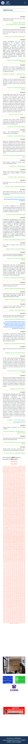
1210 (6, 574)
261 (8, 485)
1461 (24, 601)
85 (3, 471)
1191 (12, 571)
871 (21, 538)
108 (10, 472)
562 (19, 511)
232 (7, 483)
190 (7, 479)
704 (23, 524)
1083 (16, 559)
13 (12, 466)
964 (13, 547)
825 (15, 535)
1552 (8, 612)
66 (4, 470)
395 (21, 497)
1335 (14, 587)
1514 (20, 607)
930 (4, 544)
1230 (24, 575)
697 (12, 524)
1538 (24, 609)
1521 (12, 608)
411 (24, 498)
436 (19, 500)
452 (23, 501)
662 (23, 520)
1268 (12, 580)
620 (23, 516)
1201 (10, 573)
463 (18, 503)
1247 (14, 578)
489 (15, 505)
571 (12, 512)
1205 (18, 573)
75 (14, 470)
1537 (22, 609)
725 (12, 526)
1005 (14, 551)
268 (19, 485)
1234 (10, 576)
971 (24, 547)
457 (8, 503)
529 (12, 509)
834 (7, 536)
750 (7, 528)
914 (23, 542)
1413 (16, 596)
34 (13, 467)
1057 (8, 557)
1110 (4, 563)
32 (11, 467)
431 (12, 500)
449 (18, 501)
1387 (8, 593)
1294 (20, 582)
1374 (4, 592)
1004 (12, 551)
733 (24, 526)
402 (10, 498)
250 (13, 484)
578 (23, 512)
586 (13, 514)
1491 (18, 605)
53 (12, 468)
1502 (18, 606)
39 (19, 467)
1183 (18, 570)
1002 (8, 551)
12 (11, 466)
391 (15, 497)
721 (5, 526)
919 (8, 543)
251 (15, 484)
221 (12, 482)
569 (8, 512)
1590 (18, 616)
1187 (4, 571)
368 (23, 494)
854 (16, 537)
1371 (20, 591)
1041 (20, 554)
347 (12, 493)
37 (16, 467)
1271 (18, 580)
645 (18, 519)
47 (5, 468)
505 (18, 506)
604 (19, 515)
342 (4, 493)
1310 (8, 585)
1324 (14, 586)
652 (7, 520)
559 (15, 511)
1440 (4, 600)
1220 (4, 575)
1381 (18, 592)
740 (13, 527)
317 (8, 490)
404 (13, 498)
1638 (4, 622)
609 (5, 516)
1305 (20, 584)
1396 (4, 595)
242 (23, 483)
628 (13, 517)
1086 (22, 559)
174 (4, 478)
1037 (12, 554)
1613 (20, 618)
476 (16, 504)
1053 (22, 555)
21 (21, 466)
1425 (18, 597)
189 (5, 479)
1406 (24, 595)
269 (21, 485)
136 (10, 474)
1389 (12, 593)
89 (7, 471)
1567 (16, 613)
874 (4, 539)
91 (9, 471)
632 (19, 517)
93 (12, 471)
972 (4, 548)
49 (8, 468)
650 (4, 520)
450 (19, 501)
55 (14, 468)
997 (21, 549)
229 (24, 482)
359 (8, 494)
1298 (6, 584)
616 (16, 516)
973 (5, 548)
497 (5, 506)
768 (13, 530)
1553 (10, 612)
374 (10, 495)
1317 (22, 585)
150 (10, 476)
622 (4, 517)
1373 (24, 591)
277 (12, 487)
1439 (24, 598)
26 (4, 467)
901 (24, 541)
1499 (12, 606)
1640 (8, 622)
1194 (18, 571)
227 (21, 482)
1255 (8, 579)
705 (24, 524)
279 (15, 487)
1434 (14, 598)
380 (19, 495)
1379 (14, 592)
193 (12, 479)
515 (12, 508)
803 (24, 532)
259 (5, 485)
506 (19, 506)
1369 (16, 591)
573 (15, 512)
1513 (18, 607)
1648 (24, 622)
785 (18, 531)
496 (4, 506)
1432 (10, 598)
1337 (18, 587)
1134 (8, 565)
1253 (4, 579)
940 (19, 544)
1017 (16, 552)
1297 (4, 584)
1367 (12, 591)
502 (13, 506)
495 (24, 505)
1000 (4, 551)
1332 (8, 587)
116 (23, 472)
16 (16, 466)
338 (19, 492)
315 (5, 490)
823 (12, 535)
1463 (6, 602)
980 (16, 548)
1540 (6, 611)
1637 (24, 620)
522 (23, 508)
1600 (16, 617)
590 (19, 514)
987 (5, 549)
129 (21, 473)
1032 (24, 553)
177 (8, 478)
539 (5, 510)
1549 (24, 611)
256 (23, 484)
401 (8, 498)
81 (21, 470)
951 (15, 546)
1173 (20, 569)
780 (10, 531)
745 (21, 527)
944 (4, 546)
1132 (4, 565)
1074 (20, 558)
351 (18, 493)
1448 (20, 600)
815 (21, 533)
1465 (10, 602)
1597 (10, 617)
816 (23, 533)
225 (18, 482)
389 (12, 497)
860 (4, 538)
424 (23, 499)
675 (21, 521)
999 (24, 549)
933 (8, 544)
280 (16, 487)
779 (8, 531)
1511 (14, 607)
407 (18, 498)
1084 (18, 559)
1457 (16, 601)
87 (5, 471)
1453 (8, 601)
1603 (22, 617)
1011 (4, 552)
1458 (18, 601)
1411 (12, 596)
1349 (20, 589)
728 (16, 526)
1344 (10, 589)
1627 (4, 620)
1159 (14, 568)
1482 (22, 603)
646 (19, 519)
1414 (18, 596)
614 (13, 516)
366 (19, 494)
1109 (24, 562)
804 (4, 533)
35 (14, 467)
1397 (6, 595)
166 (13, 477)
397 (24, 497)
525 (5, 509)
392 (16, 497)
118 (4, 473)
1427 (22, 597)
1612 (18, 618)
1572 (4, 614)
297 (21, 488)
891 (8, 541)
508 (23, 506)
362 (13, 494)
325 (21, 490)
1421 (10, 597)
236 (13, 483)
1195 (20, 571)
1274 (24, 580)
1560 (24, 612)
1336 (16, 587)
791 (5, 532)
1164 (24, 568)
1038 (14, 554)
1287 (6, 582)
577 (21, 512)
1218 (22, 574)
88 (6, 471)
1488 (12, 605)
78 (18, 470)
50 (9, 468)
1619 (10, 619)
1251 (22, 578)
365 (18, 494)
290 (10, 488)
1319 (4, 586)
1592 (22, 616)
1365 (8, 591)
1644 (16, 622)
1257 (12, 579)
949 (12, 546)
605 (21, 515)
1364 (6, 591)
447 (15, 501)
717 (21, 525)
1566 (14, 613)
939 (18, 544)
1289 (10, 582)
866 (13, 538)
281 (18, 487)
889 (5, 541)
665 (5, 521)
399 (5, 498)
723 (8, 526)
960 (7, 547)
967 (18, 547)
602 (16, 515)
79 (19, 470)
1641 (10, 622)
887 (24, 539)
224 (16, 482)
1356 (12, 590)
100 (20, 471)
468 (4, 504)
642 (13, 519)
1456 (14, 601)
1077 (4, 559)
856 (19, 537)
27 (5, 467)
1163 (22, 568)
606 (23, 515)
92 (11, 471)
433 (15, 500)
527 (8, 509)
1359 (18, 590)
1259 (16, 579)
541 (8, 510)
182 (16, 478)
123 (12, 473)
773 (21, 530)
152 (13, 476)
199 (21, 479)
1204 (16, 573)
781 (12, 531)
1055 (4, 557)
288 (7, 488)
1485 (6, 605)
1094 (16, 560)
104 (4, 472)
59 (19, 468)
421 (18, 499)
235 (12, 483)
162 (7, 477)
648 (23, 519)
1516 (24, 607)
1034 (6, 554)
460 (13, 503)
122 (10, 473)
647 (21, 519)
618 (19, 516)
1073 (18, 558)
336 (16, 492)
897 (18, 541)
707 (5, 525)
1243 (6, 578)
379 (18, 495)
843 (21, 536)
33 (12, 467)
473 (12, 504)
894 (13, 541)
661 (21, 520)
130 (23, 473)
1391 (16, 593)
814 (19, 533)
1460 (22, 601)
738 (10, 527)
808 (10, 533)
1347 (16, 589)
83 (23, 470)
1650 (12, 623)
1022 (4, 553)
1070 (12, 558)
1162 (20, 568)
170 (19, 477)
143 (21, 474)
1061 (16, 557)
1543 (12, 611)
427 (5, 500)
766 (10, 530)
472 (10, 504)
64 (24, 468)
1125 (12, 564)
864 (10, 538)
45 (3, 468)
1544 (14, 611)
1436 (18, 598)
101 (22, 471)
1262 (22, 579)
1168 (10, 569)
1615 (24, 618)
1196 (22, 571)
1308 (4, 585)
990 (10, 549)
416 (10, 499)
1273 (22, 580)
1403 (18, 595)
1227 (18, 575)
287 (5, 488)
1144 (6, 566)
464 (19, 503)
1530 (8, 609)
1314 (16, 585)
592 (23, 514)
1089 (6, 560)
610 (7, 516)
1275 (4, 581)
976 (10, 548)
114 (19, 472)
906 (10, 542)
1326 (18, 586)
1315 (18, 585)
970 (23, 547)
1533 (14, 609)
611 (8, 516)
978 (13, 548)
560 (16, 511)
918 (7, 543)
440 (4, 501)
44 (24, 467)
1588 (14, 616)
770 (16, 530)
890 (7, 541)
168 (16, 477)
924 (16, 543)
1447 (18, 600)
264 (13, 485)
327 (24, 490)
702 (19, 524)
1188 (6, 571)
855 (18, 537)
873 (24, 538)
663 (24, 520)
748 (4, 528)
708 (7, 525)
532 (16, 509)
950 (13, 546)
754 (13, 528)
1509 (10, 607)
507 (21, 506)
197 (18, 479)
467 (24, 503)
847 (5, 537)
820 (7, 535)
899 (21, 541)
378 (16, 495)
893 (12, 541)
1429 (4, 598)
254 (19, 484)
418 (13, 499)
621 (24, 516)
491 (18, 505)
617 (18, 516)
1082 (14, 559)
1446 (16, 600)
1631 (12, 620)
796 (13, 532)
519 (18, 508)
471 (8, 504)
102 (23, 471)
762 (4, 530)
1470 (20, 602)
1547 (20, 611)
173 (24, 477)
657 (15, 520)
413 (5, 499)
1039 (16, 554)
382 (23, 495)
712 (13, 525)
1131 (24, 564)
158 (23, 476)
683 (12, 522)
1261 (20, 579)
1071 (14, 558)
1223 (10, 575)
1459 (20, 601)
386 (7, 497)
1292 (16, 582)
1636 (22, 620)
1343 (8, 589)
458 (10, 503)
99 (18, 471)
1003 (10, 551)
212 (19, 481)
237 (15, 483)
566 (4, 512)
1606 (6, 618)
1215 (16, 574)
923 (15, 543)
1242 (4, 578)
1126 (14, 564)
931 (5, 544)
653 (8, 520)
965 (15, 547)
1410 (10, 596)
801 (21, 532)
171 (21, 477)
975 (8, 548)
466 (23, 503)
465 (21, 503)
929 (24, 543)
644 (16, 519)
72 (11, 470)
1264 (4, 580)
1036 (10, 554)
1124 (10, 564)
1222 (8, 575)
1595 (6, 617)
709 (8, 525)
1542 (10, 611)
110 (13, 472)
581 (5, 514)
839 (15, 536)
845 (24, 536)
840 (16, 536)
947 (8, 546)
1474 (6, 603)
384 (4, 497)
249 (12, 484)
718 (23, 525)
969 (21, 547)
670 (13, 521)
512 (7, 508)
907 (12, 542)
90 (8, 471)
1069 (10, 558)
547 (18, 510)
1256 (10, 579)
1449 (22, 600)
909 (15, 542)
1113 (10, 563)
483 (5, 505)
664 (4, 521)
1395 (24, 593)
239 (18, 483)
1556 (16, 612)
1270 (16, 580)
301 (5, 489)
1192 (14, 571)
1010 (24, 551)
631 (18, 517)
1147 (12, 566)
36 (15, 467)
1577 (14, 614)
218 (7, 482)
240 (19, 483)
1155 (6, 568)
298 (23, 488)
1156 (8, 568)
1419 (6, 597)
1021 (24, 552)
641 (12, 519)
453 (24, 501)
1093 (14, 560)
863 (8, 538)
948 (10, 546)
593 (24, 514)
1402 (16, 595)
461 (15, 503)
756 (16, 528)
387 (8, 497)
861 (5, 538)
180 (13, 478)
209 (15, 481)
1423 (14, 597)
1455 (12, 601)
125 (15, 473)
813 (18, 533)
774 (23, 530)
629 (15, 517)
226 (19, 482)
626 (10, 517)
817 (24, 533)
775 (24, 530)
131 (24, 473)
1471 (22, 602)
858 (23, 537)
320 (13, 490)
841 (18, 536)
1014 (10, 552)
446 (13, 501)
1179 (10, 570)
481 (24, 504)
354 (23, 493)
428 (7, 500)
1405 (22, 595)
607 (24, 515)
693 (5, 524)
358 (7, 494)
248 (10, 484)
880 (13, 539)
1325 (16, 586)
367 (21, 494)
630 (16, 517)
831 (24, 535)
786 (19, 531)
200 (23, 479)
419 (15, 499)
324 (19, 490)
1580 (20, 614)
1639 (6, 622)
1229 (22, 575)
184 (19, 478)
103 (24, 471)
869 (18, 538)
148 (7, 476)
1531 (10, 609)
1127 (16, 564)
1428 (24, 597)
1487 (10, 605)
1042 (22, 554)
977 (12, 548)
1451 (4, 601)
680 (7, 522)
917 (5, 543)
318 (10, 490)
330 (7, 492)
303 (8, 489)
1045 (6, 555)
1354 (8, 590)
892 (10, 541)
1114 (12, 563)
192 (10, 479)
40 (20, 467)
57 (16, 468)
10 (9, 466)
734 (4, 527)
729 (18, 526)
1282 (18, 581)
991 (12, 549)
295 (18, 488)
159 (24, 476)
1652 (16, 623)
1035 (8, 554)
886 (23, 539)
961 (8, 547)
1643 (14, 622)
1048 (12, 555)
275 (8, 487)
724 (10, 526)
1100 (6, 562)
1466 (12, 602)
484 (7, 505)
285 (24, 487)
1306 (22, 584)
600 (13, 515)
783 (15, 531)
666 (7, 521)
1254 (6, 579)
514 (10, 508)
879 (12, 539)
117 (24, 472)
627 (12, 517)
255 (21, 484)
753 (12, 528)
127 (18, 473)
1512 (16, 607)
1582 (24, 614)
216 (4, 482)
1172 (18, 569)
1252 (24, 578)
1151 (20, 566)
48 (6, 468)
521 (21, 508)
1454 (10, 601)
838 (13, 536)
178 (10, 478)
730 (19, 526)
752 (10, 528)
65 (3, 470)
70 (9, 470)
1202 (12, 573)
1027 (14, 553)
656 (13, 520)
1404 (20, 595)
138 (13, 474)
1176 (4, 570)
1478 (14, 603)
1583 (4, 616)
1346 (14, 589)
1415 (20, 596)
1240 (22, 576)
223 (15, 482)
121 (8, 473)
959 (5, 547)
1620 (12, 619)
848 (7, 537)
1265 (6, 580)
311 (21, 489)
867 (15, 538)
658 (16, 520)
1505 (24, 606)
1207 (22, 573)
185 (21, 478)
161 (5, 477)
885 (21, 539)
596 (7, 515)
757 (18, 528)
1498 (10, 606)
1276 (6, 581)
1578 (16, 614)
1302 (14, 584)
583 (8, 514)
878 (10, 539)
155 (18, 476)
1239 (20, 576)
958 (4, 547)
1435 (16, 598)
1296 (24, 582)
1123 (8, 564)
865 (12, 538)
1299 (8, 584)
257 (24, 484)
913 (21, 542)
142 (19, 474)
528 (10, 509)
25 (3, 467)
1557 (18, 612)
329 (5, 492)
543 (12, 510)
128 (19, 473)
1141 (22, 565)
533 (18, 509)
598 (10, 515)
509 (24, 506)
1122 (6, 564)
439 (24, 500)
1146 (10, 566)
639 (8, 519)
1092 (12, 560)
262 (10, 485)
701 (18, 524)
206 (10, 481)
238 (16, 483)
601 (15, 515)
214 (23, 481)
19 (19, 466)
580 (4, 514)
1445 (14, 600)
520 (19, 508)
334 (13, 492)
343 (5, 493)
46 (4, 468)
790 (4, 532)
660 (19, 520)
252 (16, 484)
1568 (18, 613)
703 (21, 524)
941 (21, 544)
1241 (24, 576)
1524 (18, 608)
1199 (6, 573)
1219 (24, 574)
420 (16, 499)
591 (21, 514)
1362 (24, 590)
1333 (10, 587)
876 (7, 539)
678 (4, 522)
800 (19, 532)
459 (12, 503)
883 (18, 539)
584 (10, 514)
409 (21, 498)
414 (7, 499)
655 (12, 520)
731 (21, 526)
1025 (10, 553)
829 (21, 535)
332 (10, 492)
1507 (6, 607)
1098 (24, 560)
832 (4, 536)
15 (14, 466)
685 (15, 522)
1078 (6, 559)
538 (4, 510)
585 (12, 514)
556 (10, 511)
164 (10, 477)
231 (5, 483)
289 (8, 488)
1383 (22, 592)
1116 (16, 563)
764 (7, 530)
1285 (24, 581)
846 (4, 537)
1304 (18, 584)
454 (4, 503)
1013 (8, 552)
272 (4, 487)
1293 (18, 582)
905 (8, 542)
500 (10, 506)
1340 (24, 587)
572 (13, 512)
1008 (20, 551)
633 (21, 517)
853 (15, 537)
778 (7, 531)
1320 (6, 586)
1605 (4, 618)
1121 (4, 564)
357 (5, 494)
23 (23, 466)
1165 (4, 569)
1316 (20, 585)
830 (23, 535)
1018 (18, 552)
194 (13, 479)
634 (23, 517)
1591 (20, 616)
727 (15, 526)
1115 (14, 563)
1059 (12, 557)
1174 (22, 569)
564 (23, 511)
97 (16, 471)
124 (13, 473)
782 (13, 531)
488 (13, 505)
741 (15, 527)
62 (22, 468)
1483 (24, 603)
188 (4, 479)
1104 (14, 562)
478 (19, 504)
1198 (4, 573)
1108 (22, 562)
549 (21, 510)
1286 (4, 582)
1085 (20, 559)
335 (15, 492)
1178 (8, 570)
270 (23, 485)
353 (21, 493)
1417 (24, 596)
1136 (12, 565)
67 (5, 470)
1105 (16, 562)
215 (24, 481)
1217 (20, 574)
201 (24, 479)
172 (23, 477)
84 (24, 470)
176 (7, 478)
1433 (12, 598)
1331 (6, 587)
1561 (4, 613)
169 (18, 477)
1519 (8, 608)
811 (15, 533)
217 (5, 482)
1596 (8, 617)
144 (23, 474)
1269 (14, 580)
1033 (4, 554)
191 (8, 479)
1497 (8, 606)
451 (21, 501)
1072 (16, 558)
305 (12, 489)
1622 (16, 619)
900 (23, 541)
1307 (24, 584)
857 (21, 537)
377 (15, 495)
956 (23, 546)
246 (7, 484)
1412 (14, 596)
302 (7, 489)
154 (16, 476)
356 (4, 494)
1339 (22, 587)
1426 (20, 597)
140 (16, 474)
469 (5, 504)
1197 (24, 571)
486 (10, 505)
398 (4, 498)
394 (19, 497)
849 (8, 537)
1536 (20, 609)
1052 (20, 555)
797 (15, 532)
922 (13, 543)
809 (12, 533)
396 (23, 497)
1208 (24, 573)
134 (7, 474)
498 (7, 506)
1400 (12, 595)
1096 (20, 560)
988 (7, 549)
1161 (18, 568)
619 (21, 516)
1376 (8, 592)
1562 (6, 613)
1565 (12, 613)
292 (13, 488)
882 (16, 539)
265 (15, 485)
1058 (10, 557)
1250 (20, 578)
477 (18, 504)
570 (10, 512)
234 (10, 483)
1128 (18, 564)
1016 (14, 552)
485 (8, 505)
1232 (6, 576)
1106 (18, 562)
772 (19, 530)
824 (13, 535)
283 (21, 487)
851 (12, 537)
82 (22, 470)
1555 (14, 612)
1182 (16, 570)
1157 (10, 568)
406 (16, 498)
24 (24, 466)
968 (19, 547)
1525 (20, 608)
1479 (16, 603)
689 (21, 522)
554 (7, 511)
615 (15, 516)
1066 (4, 558)
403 (12, 498)
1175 (24, 569)
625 (8, 517)
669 (12, 521)
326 (23, 490)
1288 (8, 582)
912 (19, 542)
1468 (16, 602)
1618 (8, 619)
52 (11, 468)
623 (5, 517)
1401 (14, 595)
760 (23, 528)
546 (16, 510)
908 (13, 542)
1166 (6, 569)
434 (16, 500)
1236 (14, 576)
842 (19, 536)
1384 (24, 592)
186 (23, 478)
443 (8, 501)
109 (12, 472)
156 (19, 476)
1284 (22, 581)
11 (10, 466)
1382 (20, 592)
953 (18, 546)
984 (23, 548)
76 (15, 470)
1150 (18, 566)
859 (24, 537)
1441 (6, 600)
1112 (8, 563)
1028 (16, 553)
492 (19, 505)
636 (4, 519)
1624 (20, 619)
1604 (24, 617)
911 (18, 542)
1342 (6, 589)
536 (23, 509)
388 (10, 497)
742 (16, 527)
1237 (16, 576)
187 (24, 478)
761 (24, 528)
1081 (12, 559)
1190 (10, 571)
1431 (8, 598)
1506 (4, 607)
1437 (20, 598)
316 (7, 490)
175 (5, 478)
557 (12, 511)
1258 (14, 579)
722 (7, 526)
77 (16, 470)
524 (4, 509)
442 (7, 501)
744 (19, 527)
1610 (14, 618)
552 (4, 511)
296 (19, 488)
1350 (22, 589)
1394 (22, 593)
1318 (24, 585)
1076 (24, 558)
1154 (4, 568)
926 (19, 543)
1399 (10, 595)
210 (16, 481)
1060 (14, 557)
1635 (20, 620)
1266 (8, 580)
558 (13, 511)
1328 (22, 586)
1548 (22, 611)
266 (16, 485)
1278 (10, 581)
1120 (24, 563)
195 (15, 479)
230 (4, 483)
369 (24, 494)
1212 (10, 574)
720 (4, 526)
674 (19, 521)
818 (4, 535)
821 (8, 535)
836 (10, 536)
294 (16, 488)
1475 (8, 603)
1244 (8, 578)
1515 (22, 607)
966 (16, 547)
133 (5, 474)
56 (15, 468)
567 (5, 512)
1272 (20, 580)
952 (16, 546)
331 (8, 492)
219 (8, 482)
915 (24, 542)
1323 (12, 586)
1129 (20, 564)
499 (8, 506)
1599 (14, 617)
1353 (6, 590)
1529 (6, 609)
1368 (14, 591)
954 (19, 546)
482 (4, 505)
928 (23, 543)
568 (7, 512)
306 (13, 489)
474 (13, 504)
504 (16, 506)
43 (23, 467)
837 (12, 536)
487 (12, 505)
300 (4, 489)
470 (7, 504)
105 (5, 472)
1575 (10, 614)
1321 (8, 586)
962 (10, 547)
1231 (4, 576)
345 (8, 493)
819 (5, 535)
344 (7, 493)
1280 (14, 581)
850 (10, 537)
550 (23, 510)
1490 (16, 605)
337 (18, 492)
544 (13, 510)
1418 (4, 597)
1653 (18, 623)
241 (21, 483)
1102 (10, 562)
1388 (10, 593)
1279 (12, 581)
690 (23, 522)
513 (8, 508)
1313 (14, 585)
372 (7, 495)
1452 (6, 601)
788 (23, 531)
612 (10, 516)
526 (7, 509)
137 (12, 474)
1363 (4, 591)
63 (23, 468)
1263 (24, 579)
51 (10, 468)
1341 (4, 589)
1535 (18, 609)
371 (5, 495)
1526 (22, 608)
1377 (10, 592)
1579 (18, 614)
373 (8, 495)
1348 (18, 589)
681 (8, 522)
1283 (20, 581)
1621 (14, 619)
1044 (4, 555)
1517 (4, 608)
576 (19, 512)
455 (5, 503)
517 (15, 508)
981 (18, 548)
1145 (8, 566)
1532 (12, 609)
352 (19, 493)
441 (5, 501)
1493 (22, 605)
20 (20, 466)
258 (4, 485)
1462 (4, 602)
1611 (16, 618)
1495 (4, 606)
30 (9, 467)
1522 (14, 608)
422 (19, 499)
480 (23, 504)
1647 (22, 622)
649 (24, 519)
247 (8, 484)
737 (8, 527)
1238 (18, 576)
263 (12, 485)
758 (19, 528)
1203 (14, 573)
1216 (18, 574)
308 (16, 489)
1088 (4, 560)
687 (18, 522)
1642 (12, 622)
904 (7, 542)
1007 (18, 551)
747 (24, 527)
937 (15, 544)
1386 (6, 593)
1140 (20, 565)
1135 (10, 565)
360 (10, 494)
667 (8, 521)
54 (13, 468)
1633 (16, 620)
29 (8, 467)
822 (10, 535)
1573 (6, 614)
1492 (20, 605)
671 (15, 521)
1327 (20, 586)
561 (18, 511)
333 (12, 492)
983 (21, 548)
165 (12, 477)
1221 (6, 575)
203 (5, 481)
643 (15, 519)
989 (8, 549)
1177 (6, 570)
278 (13, 487)
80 (20, 470)
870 (19, 538)
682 (10, 522)
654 (10, 520)
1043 (24, 554)
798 (16, 532)
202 (4, 481)
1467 (14, 602)
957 (24, 546)
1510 (12, 607)
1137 (14, 565)
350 (16, 493)
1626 (24, 619)
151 (12, 476)
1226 (16, 575)
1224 (12, 575)
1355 (10, 590)
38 (18, 467)
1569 (20, 613)
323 (18, 490)
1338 (20, 587)
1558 (20, 612)
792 (7, 532)
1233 (8, 576)
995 (18, 549)
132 (4, 474)
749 (5, 528)
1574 (8, 614)
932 (7, 544)
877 (8, 539)
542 (10, 510)
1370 (18, 591)
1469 (18, 602)
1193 (16, 571)
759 (21, 528)
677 (24, 521)
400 (7, 498)
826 (16, 535)
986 (4, 549)
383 (24, 495)
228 (23, 482)
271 (24, 485)
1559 (22, 612)
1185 (22, 570)
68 (6, 470)
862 (7, 538)
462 (16, 503)
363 (15, 494)
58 (18, 468)
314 (4, 490)
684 (13, 522)
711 (12, 525)
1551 (6, 612)
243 (24, 483)
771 (18, 530)
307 (15, 489)
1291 (14, 582)
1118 (20, 563)
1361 (22, 590)
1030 (20, 553)
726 (13, 526)
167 (15, 477)
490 (16, 505)
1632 (14, 620)
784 (16, 531)
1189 (8, 571)
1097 (22, 560)
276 (10, 487)
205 (8, 481)
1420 (8, 597)
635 (24, 517)
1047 (10, 555)
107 (8, 472)
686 (16, 522)
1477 (12, 603)
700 (16, 524)
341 (24, 492)
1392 (18, 593)
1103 (12, 562)
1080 (10, 559)
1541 (8, 611)
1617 (6, 619)
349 (15, 493)
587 (15, 514)
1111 (6, 563)
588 (16, 514)
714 (16, 525)
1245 (10, 578)
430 (10, 500)
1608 (10, 618)
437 (21, 500)
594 (4, 515)
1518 (6, 608)
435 (18, 500)
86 (4, 471)
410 (23, 498)
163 (8, 477)
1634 (18, 620)
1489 (14, 605)
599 (12, 515)
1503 (20, 606)
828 (19, 535)
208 (13, 481)
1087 (24, 559)
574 (16, 512)
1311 (10, 585)
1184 (20, 570)
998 (23, 549)
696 (10, 524)
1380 (16, 592)
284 (23, 487)
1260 (18, 579)
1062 (18, 557)
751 (8, 528)
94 (13, 471)
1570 (22, 613)
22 (22, 466)
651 (5, 520)
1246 (12, 578)
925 (18, 543)
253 (18, 484)
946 (7, 546)
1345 (12, 589)
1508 (8, 607)
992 (13, 549)
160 (4, 477)
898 (19, 541)
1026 (12, 553)
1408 (6, 596)
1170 (14, 569)
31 (10, 467)
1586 (10, 616)
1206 (20, 573)
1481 (20, 603)
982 (19, 548)
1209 (4, 574)
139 (15, 474)
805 (5, 533)
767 (12, 530)
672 (16, 521)
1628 (6, 620)
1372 (22, 591)
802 (23, 532)
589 (18, 514)
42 (22, 467)
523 (24, 508)
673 (18, 521)
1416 (22, 596)
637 (5, 519)
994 (16, 549)
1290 (12, 582)
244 (4, 484)
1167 (8, 569)
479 (21, 504)
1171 (16, 569)
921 (12, 543)
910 (16, 542)
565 (24, 511)
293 (15, 488)
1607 (8, 618)
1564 (10, 613)
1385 (4, 593)
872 (23, 538)
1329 (24, 586)
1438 (22, 598)
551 (24, 510)
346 (10, 493)
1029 (18, 553)
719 (24, 525)
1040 (18, 554)
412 (4, 499)
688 (19, 522)
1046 (8, 555)
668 (10, 521)
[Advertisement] (14, 725)
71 (10, 470)
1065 (24, 557)
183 (18, 478)
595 (5, 515)
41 (21, 467)
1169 (12, 569)
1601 (18, 617)
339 (21, 492)
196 (16, 479)
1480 (18, 603)
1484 (4, 605)
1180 (12, 570)
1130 (22, 564)
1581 (22, 614)
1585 (8, 616)
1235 (12, 576)
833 (5, 536)
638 (7, 519)
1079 (8, 559)
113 (18, 472)
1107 (20, 562)
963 (12, 547)
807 (8, 533)
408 (19, 498)
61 (21, 468)
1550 (4, 612)
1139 (18, 565)
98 (17, 471)
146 (4, 476)
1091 (10, 560)
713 (15, 525)
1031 (22, 553)
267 (18, 485)
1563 (8, 613)
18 (18, 466)
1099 (4, 562)
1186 (24, 570)
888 (4, 541)
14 (13, 466)
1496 (6, 606)
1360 (20, 590)
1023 (6, 553)
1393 (20, 593)
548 (19, 510)
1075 (22, 558)
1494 (24, 605)
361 (12, 494)
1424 (16, 597)
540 (7, 510)
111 (15, 472)
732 (23, 526)
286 (4, 488)
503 (15, 506)
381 (21, 495)
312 (23, 489)
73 (12, 470)
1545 (16, 611)
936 (13, 544)
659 (18, 520)
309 (18, 489)
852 (13, 537)
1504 (22, 606)
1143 (4, 566)
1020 (22, 552)
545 (15, 510)
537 (24, 509)
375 (12, 495)
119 (5, 473)
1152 (22, 566)
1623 (18, 619)
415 (8, 499)
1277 (8, 581)
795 (12, 532)
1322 (10, 586)
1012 (6, 552)
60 (20, 468)
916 (4, 543)
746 (23, 527)
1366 (10, 591)
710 (10, 525)
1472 (24, 602)
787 (21, 531)
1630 (10, 620)
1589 (16, 616)
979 (15, 548)
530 (13, 509)
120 (7, 473)
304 (10, 489)
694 (7, 524)
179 (12, 478)
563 (21, 511)
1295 (22, 582)
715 (18, 525)
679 (5, 522)
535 (21, 509)
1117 (18, 563)
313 (24, 489)
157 (21, 476)
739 (12, 527)
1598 (12, 617)
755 (15, 528)
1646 (20, 622)
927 (21, 543)
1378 (12, 592)
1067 (6, 558)
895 (15, 541)
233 (8, 483)
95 (14, 471)
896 (16, 541)
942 (23, 544)
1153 (24, 566)
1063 (20, 557)
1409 (8, 596)
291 (12, 488)
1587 (12, 616)
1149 (16, 566)
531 (15, 509)
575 (18, 512)
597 (8, 515)
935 (12, 544)
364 (16, 494)
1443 (10, 600)
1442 (8, 600)
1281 (16, 581)
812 (16, 533)
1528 (4, 609)
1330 (4, 587)
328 (4, 492)
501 (12, 506)
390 (13, 497)
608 (4, 516)
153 (15, 476)
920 (10, 543)
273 (5, 487)
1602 (20, 617)
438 (23, 500)
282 (19, 487)
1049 (14, 555)
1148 (14, 566)
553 (5, 511)
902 (4, 542)
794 (10, 532)
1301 (12, 584)
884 (19, 539)
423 (21, 499)
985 (24, 548)
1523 (16, 608)
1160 (16, 568)
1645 (18, 622)
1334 (12, 587)
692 (4, 524)
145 (24, 474)
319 (12, 490)
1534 (16, 609)
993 (15, 549)
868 (16, 538)
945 (5, 546)
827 (18, 535)
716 (19, 525)
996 (19, 549)
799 (18, 532)
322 (16, 490)
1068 (8, 558)
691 (24, 522)
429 (8, 500)
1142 (24, 565)
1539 (4, 611)
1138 (16, 565)
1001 (6, 551)
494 (23, 505)
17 (17, 466)
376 (13, 495)
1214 (14, 574)
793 (8, 532)
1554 (12, 612)
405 (15, 498)
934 (10, 544)
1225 (14, 575)
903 (5, 542)
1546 (18, 611)
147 (5, 476)
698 (13, 524)
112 (16, 472)
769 (15, 530)
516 (13, 508)
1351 (24, 589)
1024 (8, 553)
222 (13, 482)
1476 (10, 603)
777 (5, 531)
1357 (14, 590)
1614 (22, 618)
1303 (16, 584)
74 (13, 470)
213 (21, 481)
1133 (6, 565)
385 (5, 497)
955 (21, 546)
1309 (6, 585)
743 (18, 527)
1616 (4, 619)
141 (18, 474)
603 (18, 515)
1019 (20, 552)
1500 (14, 606)
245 (5, 484)
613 (12, 516)
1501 (16, 606)
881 (15, 539)
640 (10, 519)
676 (23, 521)
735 (5, 527)
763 (5, 530)
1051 (18, 555)
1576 (12, 614)
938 (16, 544)
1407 (4, 596)
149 (8, 476)
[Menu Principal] (25, 2)
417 (12, 499)
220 (10, 482)
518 (16, 508)
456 (7, 503)
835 (8, 536)
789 (24, 531)
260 (7, 485)
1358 (16, 590)
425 (24, 499)
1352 (4, 590)
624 (7, 517)
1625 (22, 619)
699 (15, 524)
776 (4, 531)
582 (7, 514)
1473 (4, 603)
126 (16, 473)
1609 (12, 618)
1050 (16, 555)
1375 (6, 592)
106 (7, 472)
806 (7, 533)
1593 (24, 616)
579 (24, 512)
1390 (14, 593)
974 (7, 548)
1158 (12, 568)
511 (5, 508)
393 (18, 497)
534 (19, 509)
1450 (24, 600)
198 (19, 479)
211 (18, 481)
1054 (24, 555)
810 (13, 533)
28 (6, 467)
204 (7, 481)
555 (8, 511)
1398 (8, 595)
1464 (8, 602)
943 (24, 544)
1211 (8, 574)
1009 (22, 551)
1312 (12, 585)
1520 (10, 608)
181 (15, 478)
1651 (14, 623)
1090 (8, 560)
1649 (10, 623)
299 (24, 488)
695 (8, 524)
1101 (8, 562)
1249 (18, 578)
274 (7, 487)
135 (8, 474)
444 (10, 501)
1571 (24, 613)
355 (24, 493)
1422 (12, 597)
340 (23, 492)
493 (21, 505)
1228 (20, 575)
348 (13, 493)
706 (4, 525)
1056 (6, 557)
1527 (24, 608)
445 (12, 501)
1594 (4, 617)
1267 (10, 580)
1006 (16, 551)
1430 (6, 598)
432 (13, 500)
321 (15, 490)
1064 (22, 557)
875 (5, 539)
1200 (8, 573)
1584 (6, 616)
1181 (14, 570)
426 (4, 500)
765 (8, 530)
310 (19, 489)
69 (8, 470)
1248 (16, 578)
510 (4, 508)
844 (23, 536)
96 (15, 471)
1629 (8, 620)
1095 (18, 560)
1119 (22, 563)
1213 (12, 574)
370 (4, 495)
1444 (12, 600)
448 (16, 501)
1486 (8, 605)
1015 (12, 552)
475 (15, 504)
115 (21, 472)
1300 (10, 584)
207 (12, 481)
